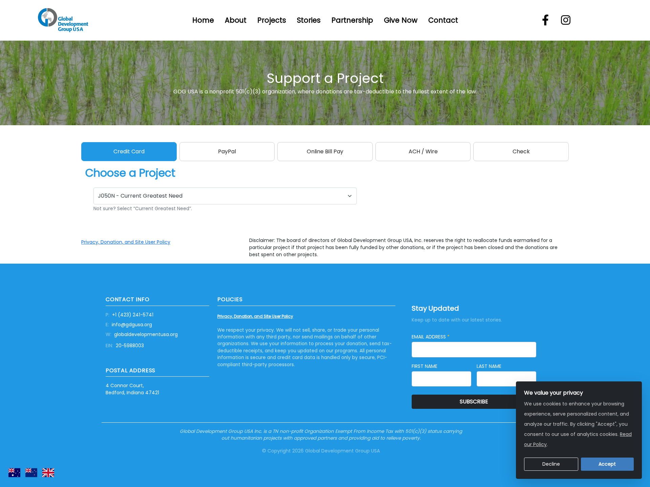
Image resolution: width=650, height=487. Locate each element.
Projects (271, 20)
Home (203, 20)
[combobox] (225, 196)
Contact (443, 20)
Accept (607, 464)
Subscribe (474, 401)
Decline (551, 464)
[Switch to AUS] (14, 473)
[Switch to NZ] (31, 473)
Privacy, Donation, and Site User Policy (125, 242)
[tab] (325, 151)
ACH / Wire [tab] (423, 151)
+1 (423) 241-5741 (129, 314)
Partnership (352, 20)
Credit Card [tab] (129, 151)
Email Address (431, 336)
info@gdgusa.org (129, 324)
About (235, 20)
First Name (424, 366)
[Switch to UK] (48, 473)
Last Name (489, 366)
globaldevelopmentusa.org (142, 334)
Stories (309, 20)
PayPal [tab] (227, 151)
